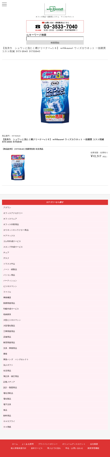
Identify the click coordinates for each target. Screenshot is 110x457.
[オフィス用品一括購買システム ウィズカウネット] (55, 13)
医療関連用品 (9, 303)
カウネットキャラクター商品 (16, 230)
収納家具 (7, 315)
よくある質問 (28, 444)
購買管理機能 (93, 448)
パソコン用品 (9, 275)
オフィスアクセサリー (13, 213)
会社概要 (94, 444)
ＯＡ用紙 (7, 427)
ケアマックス (9, 236)
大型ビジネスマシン (12, 320)
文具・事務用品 (10, 348)
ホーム (15, 444)
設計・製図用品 (10, 388)
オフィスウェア (10, 219)
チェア (6, 253)
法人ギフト (8, 365)
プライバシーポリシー (48, 444)
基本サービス (37, 448)
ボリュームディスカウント (74, 444)
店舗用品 (7, 337)
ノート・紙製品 (10, 270)
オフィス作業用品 (11, 225)
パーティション (10, 281)
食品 (5, 410)
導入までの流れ (54, 448)
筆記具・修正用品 (11, 376)
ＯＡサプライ (9, 421)
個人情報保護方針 (18, 448)
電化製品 (7, 399)
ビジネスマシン (10, 286)
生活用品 (7, 371)
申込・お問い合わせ (74, 448)
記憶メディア (9, 382)
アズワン (7, 208)
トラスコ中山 (9, 264)
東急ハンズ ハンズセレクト (16, 360)
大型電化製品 (9, 326)
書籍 (5, 354)
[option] (55, 96)
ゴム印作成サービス (12, 241)
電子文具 (7, 405)
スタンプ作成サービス (13, 247)
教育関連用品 (9, 343)
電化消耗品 (8, 393)
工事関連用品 (9, 331)
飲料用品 (7, 416)
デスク (6, 258)
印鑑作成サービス (11, 309)
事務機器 (7, 298)
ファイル (7, 292)
